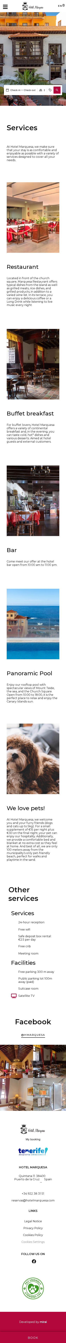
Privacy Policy (33, 1228)
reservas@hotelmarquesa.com (33, 1200)
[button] (57, 90)
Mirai (43, 1322)
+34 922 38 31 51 (33, 1193)
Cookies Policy (33, 1235)
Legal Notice (33, 1221)
